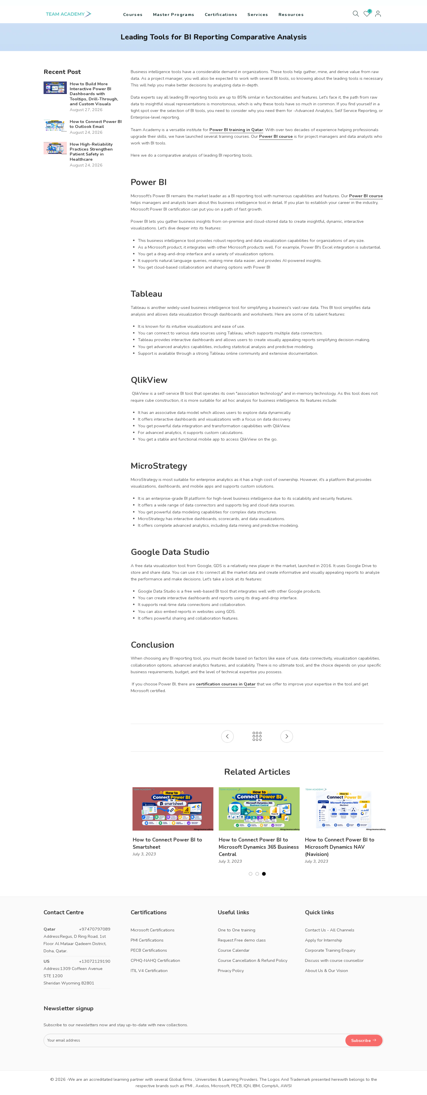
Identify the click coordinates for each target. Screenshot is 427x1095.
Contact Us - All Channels (329, 930)
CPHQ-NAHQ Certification (155, 960)
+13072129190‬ (94, 961)
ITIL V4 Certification (149, 970)
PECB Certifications (149, 950)
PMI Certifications (147, 940)
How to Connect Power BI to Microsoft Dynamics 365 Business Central (257, 847)
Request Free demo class (242, 940)
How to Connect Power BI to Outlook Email (96, 124)
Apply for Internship (323, 940)
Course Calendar (234, 950)
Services (257, 14)
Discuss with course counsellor (334, 960)
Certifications (221, 14)
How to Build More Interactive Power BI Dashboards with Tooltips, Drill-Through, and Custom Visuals (94, 94)
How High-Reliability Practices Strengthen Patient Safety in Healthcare (91, 152)
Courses (133, 14)
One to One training (236, 930)
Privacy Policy (231, 970)
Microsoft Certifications (153, 930)
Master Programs (174, 14)
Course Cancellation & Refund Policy (252, 960)
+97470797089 (94, 929)
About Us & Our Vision (326, 970)
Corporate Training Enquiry (330, 950)
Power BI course (276, 136)
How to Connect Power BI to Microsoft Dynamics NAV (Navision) (337, 847)
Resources (291, 14)
